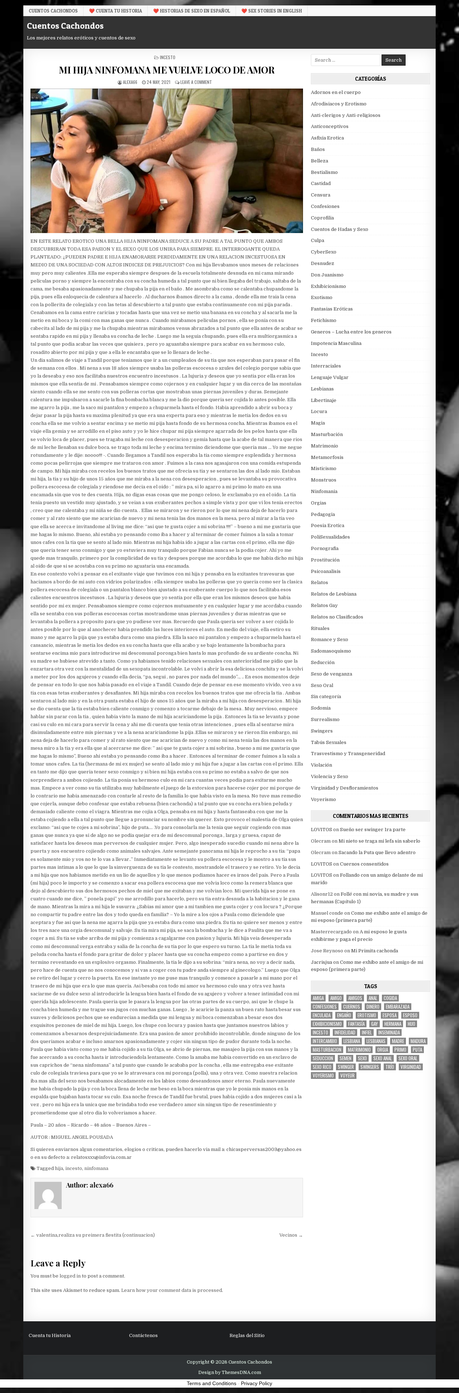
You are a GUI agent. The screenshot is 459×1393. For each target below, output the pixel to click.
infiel (367, 1032)
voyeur (347, 1075)
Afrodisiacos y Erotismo (338, 103)
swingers (369, 1066)
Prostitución (325, 560)
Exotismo (321, 297)
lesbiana (352, 1041)
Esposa (390, 1015)
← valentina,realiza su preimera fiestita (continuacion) (92, 1235)
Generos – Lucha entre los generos (351, 332)
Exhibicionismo (328, 286)
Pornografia (325, 548)
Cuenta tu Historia (50, 1335)
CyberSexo (323, 252)
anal (373, 998)
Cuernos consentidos (364, 864)
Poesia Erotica (327, 525)
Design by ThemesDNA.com (229, 1372)
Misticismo (323, 468)
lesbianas (375, 1041)
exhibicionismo (327, 1023)
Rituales (320, 628)
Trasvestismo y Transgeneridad (348, 753)
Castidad (321, 183)
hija (59, 1168)
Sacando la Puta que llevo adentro (377, 852)
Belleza (319, 161)
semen (345, 1058)
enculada (322, 1015)
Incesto (167, 57)
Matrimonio (324, 446)
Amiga (318, 998)
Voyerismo (323, 799)
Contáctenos (143, 1335)
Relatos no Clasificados (337, 617)
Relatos (319, 582)
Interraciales (326, 366)
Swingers (322, 731)
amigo (336, 998)
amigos (355, 998)
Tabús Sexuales (328, 742)
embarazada (398, 1006)
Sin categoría (326, 696)
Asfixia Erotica (327, 138)
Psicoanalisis (326, 571)
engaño (344, 1015)
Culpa (317, 240)
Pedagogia (323, 514)
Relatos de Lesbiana (333, 594)
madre (398, 1041)
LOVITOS (321, 829)
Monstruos (323, 480)
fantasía (356, 1023)
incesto (73, 1168)
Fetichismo (323, 320)
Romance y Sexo (329, 639)
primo (400, 1049)
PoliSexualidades (330, 537)
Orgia (382, 1049)
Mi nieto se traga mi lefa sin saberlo (379, 841)
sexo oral (407, 1058)
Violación (321, 765)
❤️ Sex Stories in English (271, 11)
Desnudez (322, 263)
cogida (390, 998)
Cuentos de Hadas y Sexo (339, 229)
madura (418, 1041)
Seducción (323, 662)
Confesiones (325, 206)
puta (417, 1049)
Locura (319, 411)
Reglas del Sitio (247, 1335)
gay (374, 1023)
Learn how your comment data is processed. (172, 1290)
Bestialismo (324, 172)
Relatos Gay (324, 605)
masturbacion (327, 1049)
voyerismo (323, 1075)
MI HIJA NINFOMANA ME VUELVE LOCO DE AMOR (166, 69)
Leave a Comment (196, 82)
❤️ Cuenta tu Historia (115, 11)
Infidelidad (345, 1032)
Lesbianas (322, 389)
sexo (362, 1058)
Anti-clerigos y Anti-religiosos (345, 115)
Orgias (318, 503)
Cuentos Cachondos (53, 11)
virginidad (411, 1066)
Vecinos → (291, 1235)
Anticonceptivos (330, 126)
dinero (372, 1006)
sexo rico (322, 1066)
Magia (318, 423)
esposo (410, 1015)
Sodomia (321, 708)
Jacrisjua (321, 962)
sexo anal (382, 1058)
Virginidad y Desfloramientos (344, 788)
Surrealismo (325, 719)
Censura (320, 195)
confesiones (325, 1006)
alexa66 (130, 82)
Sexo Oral (322, 685)
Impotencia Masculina (336, 343)
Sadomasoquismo (331, 651)
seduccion (323, 1058)
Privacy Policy (256, 1383)
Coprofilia (322, 218)
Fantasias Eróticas (332, 309)
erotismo (367, 1015)
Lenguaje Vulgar (330, 377)
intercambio (325, 1041)
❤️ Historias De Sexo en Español (191, 11)
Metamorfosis (327, 457)
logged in (70, 1276)
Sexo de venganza (331, 674)
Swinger (346, 1066)
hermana (392, 1023)
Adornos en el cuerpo (336, 92)
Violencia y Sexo (329, 776)
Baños (318, 149)
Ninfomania (324, 491)
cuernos (351, 1006)
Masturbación (327, 434)
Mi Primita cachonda (374, 950)
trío (389, 1066)
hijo (411, 1023)
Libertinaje (323, 400)
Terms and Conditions (211, 1383)
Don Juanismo (327, 275)
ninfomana (96, 1168)
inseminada (389, 1032)
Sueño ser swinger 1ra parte (373, 829)
